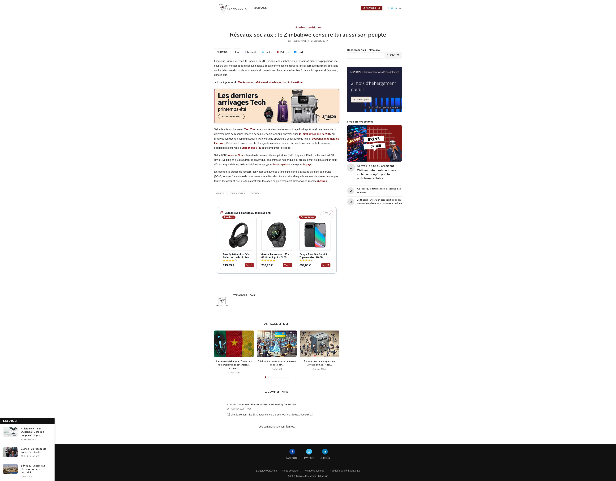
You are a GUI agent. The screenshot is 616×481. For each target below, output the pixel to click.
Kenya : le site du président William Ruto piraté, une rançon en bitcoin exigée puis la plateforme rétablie (378, 172)
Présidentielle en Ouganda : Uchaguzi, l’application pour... (33, 432)
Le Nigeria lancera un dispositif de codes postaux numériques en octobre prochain (379, 201)
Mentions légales (314, 470)
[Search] (400, 8)
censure (220, 193)
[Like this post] (238, 52)
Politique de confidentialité (345, 470)
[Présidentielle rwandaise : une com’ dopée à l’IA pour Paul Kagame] (277, 344)
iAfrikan (322, 181)
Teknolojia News (298, 41)
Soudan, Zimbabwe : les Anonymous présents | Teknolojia (262, 404)
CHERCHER (393, 55)
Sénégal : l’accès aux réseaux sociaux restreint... (33, 469)
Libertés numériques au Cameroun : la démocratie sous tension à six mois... (234, 365)
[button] (218, 354)
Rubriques (260, 7)
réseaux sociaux (237, 193)
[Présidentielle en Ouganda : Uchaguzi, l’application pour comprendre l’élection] (10, 432)
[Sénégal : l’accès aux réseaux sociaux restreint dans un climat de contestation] (10, 469)
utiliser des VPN (251, 147)
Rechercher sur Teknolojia (363, 50)
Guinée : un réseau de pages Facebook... (33, 450)
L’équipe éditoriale (266, 470)
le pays (307, 164)
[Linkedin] (396, 8)
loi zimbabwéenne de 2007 (315, 134)
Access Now (235, 155)
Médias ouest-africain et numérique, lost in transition (270, 82)
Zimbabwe (255, 193)
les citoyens (280, 164)
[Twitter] (392, 8)
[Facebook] (388, 8)
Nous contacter (290, 470)
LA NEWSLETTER (372, 8)
